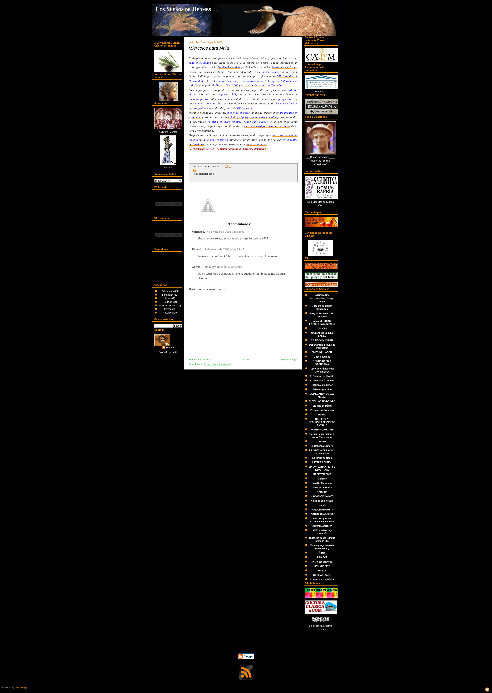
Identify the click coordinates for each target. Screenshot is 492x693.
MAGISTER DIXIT (322, 474)
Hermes (170, 347)
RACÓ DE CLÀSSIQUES (322, 514)
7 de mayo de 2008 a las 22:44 (224, 249)
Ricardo (197, 249)
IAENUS (322, 441)
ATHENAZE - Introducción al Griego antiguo (322, 298)
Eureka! (322, 414)
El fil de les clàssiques (322, 380)
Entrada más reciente (200, 359)
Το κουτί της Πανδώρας (322, 579)
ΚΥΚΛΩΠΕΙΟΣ (322, 566)
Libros (168, 298)
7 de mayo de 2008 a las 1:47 (225, 231)
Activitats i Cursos (168, 132)
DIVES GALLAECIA (322, 352)
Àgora (322, 553)
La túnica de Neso (322, 458)
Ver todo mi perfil (168, 352)
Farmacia (198, 231)
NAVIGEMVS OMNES (322, 496)
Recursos (168, 312)
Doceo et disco (322, 356)
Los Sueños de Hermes (183, 9)
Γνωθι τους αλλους (322, 561)
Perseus (168, 309)
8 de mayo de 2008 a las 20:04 (222, 267)
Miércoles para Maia (209, 48)
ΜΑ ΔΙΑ (322, 570)
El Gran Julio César (322, 385)
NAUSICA (322, 492)
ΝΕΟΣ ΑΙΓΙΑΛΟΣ (322, 575)
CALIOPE (322, 328)
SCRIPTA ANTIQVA (322, 526)
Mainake (322, 478)
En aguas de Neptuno (322, 410)
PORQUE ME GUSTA (322, 509)
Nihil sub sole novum (322, 501)
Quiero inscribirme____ (322, 157)
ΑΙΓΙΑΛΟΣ (322, 557)
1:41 (222, 166)
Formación (168, 295)
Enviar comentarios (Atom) (217, 364)
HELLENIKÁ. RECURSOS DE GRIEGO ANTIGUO (322, 422)
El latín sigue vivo (322, 389)
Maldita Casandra (322, 483)
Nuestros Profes (168, 305)
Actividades (168, 291)
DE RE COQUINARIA (322, 340)
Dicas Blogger (21, 687)
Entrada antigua (289, 359)
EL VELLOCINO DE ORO (322, 401)
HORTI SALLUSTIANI (322, 429)
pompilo (322, 505)
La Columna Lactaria (322, 446)
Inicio (246, 359)
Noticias (168, 302)
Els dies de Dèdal (322, 405)
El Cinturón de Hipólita (322, 376)
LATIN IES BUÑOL (322, 462)
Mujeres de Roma (322, 487)
